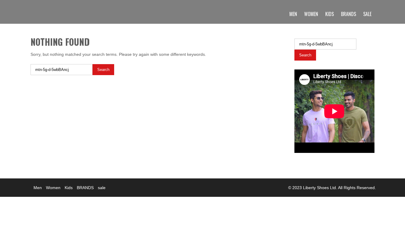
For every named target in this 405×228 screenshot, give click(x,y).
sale (367, 14)
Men (293, 14)
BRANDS (348, 14)
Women (311, 14)
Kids (329, 14)
